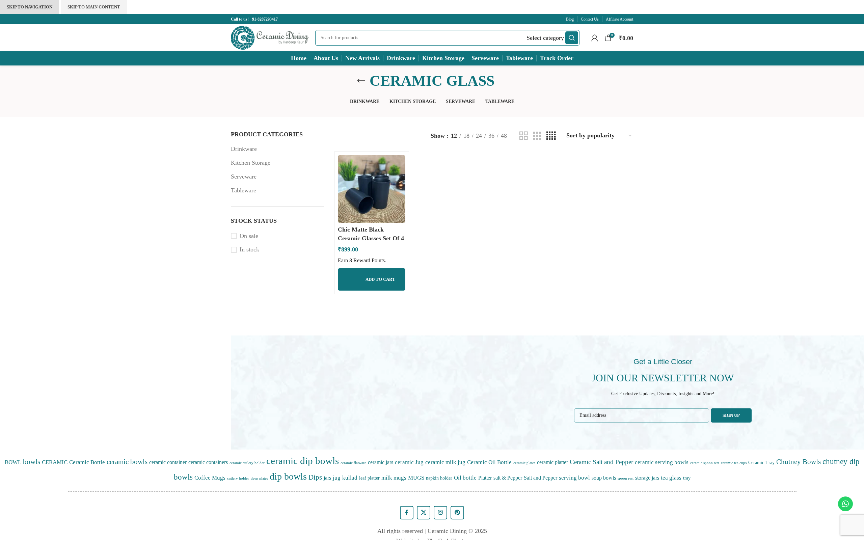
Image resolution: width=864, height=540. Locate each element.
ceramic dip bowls (302, 460)
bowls (31, 462)
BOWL (13, 462)
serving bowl (574, 477)
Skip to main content (94, 6)
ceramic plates (524, 463)
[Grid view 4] (551, 135)
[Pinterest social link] (457, 512)
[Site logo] (269, 37)
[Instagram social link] (440, 512)
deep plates (259, 478)
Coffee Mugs (209, 477)
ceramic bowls (127, 462)
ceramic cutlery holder (247, 463)
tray (687, 478)
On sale (249, 236)
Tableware (243, 190)
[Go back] (361, 81)
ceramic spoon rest (704, 463)
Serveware (243, 176)
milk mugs (393, 477)
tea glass (671, 477)
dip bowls (288, 476)
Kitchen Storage (250, 162)
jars (327, 478)
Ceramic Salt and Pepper (601, 461)
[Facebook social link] (406, 512)
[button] (371, 279)
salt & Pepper (507, 478)
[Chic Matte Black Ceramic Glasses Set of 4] (371, 189)
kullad (349, 477)
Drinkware (244, 148)
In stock (249, 249)
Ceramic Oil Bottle (489, 462)
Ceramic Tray (761, 462)
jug (337, 477)
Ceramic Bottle (87, 462)
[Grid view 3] (537, 135)
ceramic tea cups (734, 463)
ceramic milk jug (445, 462)
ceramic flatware (353, 463)
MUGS (416, 477)
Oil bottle (465, 477)
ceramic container (168, 462)
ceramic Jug (409, 462)
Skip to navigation (29, 6)
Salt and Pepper (540, 478)
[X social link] (423, 512)
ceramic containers (208, 462)
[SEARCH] (571, 37)
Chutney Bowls (798, 462)
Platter (485, 478)
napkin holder (439, 478)
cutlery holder (238, 478)
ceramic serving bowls (661, 462)
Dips (315, 477)
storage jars (647, 478)
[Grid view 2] (523, 135)
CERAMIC (55, 462)
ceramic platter (552, 462)
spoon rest (625, 478)
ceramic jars (380, 462)
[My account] (594, 38)
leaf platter (369, 478)
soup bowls (604, 478)
